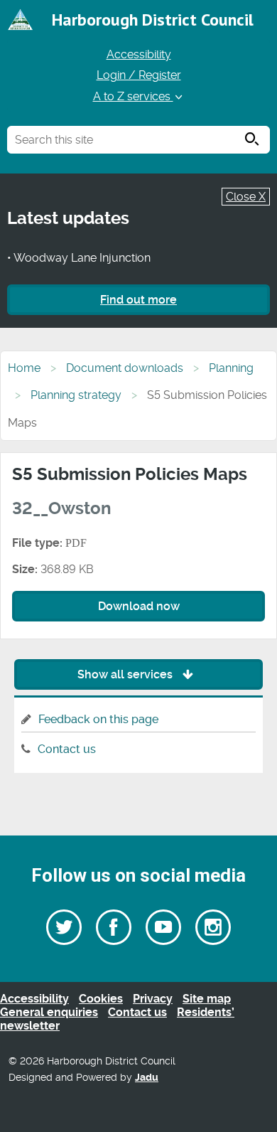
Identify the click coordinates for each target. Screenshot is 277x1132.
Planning (231, 368)
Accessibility (139, 54)
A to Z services (133, 96)
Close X (246, 196)
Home (24, 368)
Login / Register (139, 75)
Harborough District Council (153, 20)
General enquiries (49, 1012)
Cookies (101, 998)
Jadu (146, 1078)
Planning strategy (76, 395)
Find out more (138, 299)
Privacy (153, 998)
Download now (139, 606)
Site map (207, 998)
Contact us (67, 749)
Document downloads (124, 368)
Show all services (126, 674)
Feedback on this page (98, 719)
